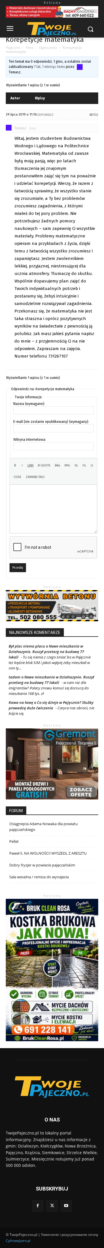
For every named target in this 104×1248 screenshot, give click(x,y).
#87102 (94, 115)
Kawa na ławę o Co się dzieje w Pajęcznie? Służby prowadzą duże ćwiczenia (51, 705)
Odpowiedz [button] (45, 115)
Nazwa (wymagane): (29, 404)
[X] (51, 1206)
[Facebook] (37, 1206)
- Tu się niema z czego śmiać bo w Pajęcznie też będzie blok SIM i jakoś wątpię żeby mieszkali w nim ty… (50, 662)
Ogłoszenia (48, 47)
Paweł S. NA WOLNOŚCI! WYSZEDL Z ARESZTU (48, 853)
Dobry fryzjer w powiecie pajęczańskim (42, 865)
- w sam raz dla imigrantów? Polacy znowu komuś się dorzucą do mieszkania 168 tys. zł (49, 688)
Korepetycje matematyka (45, 40)
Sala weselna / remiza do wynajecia (39, 876)
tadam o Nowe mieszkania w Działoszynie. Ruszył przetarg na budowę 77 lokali (51, 679)
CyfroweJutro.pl (18, 1240)
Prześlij (17, 568)
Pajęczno (13, 47)
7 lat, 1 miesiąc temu (49, 67)
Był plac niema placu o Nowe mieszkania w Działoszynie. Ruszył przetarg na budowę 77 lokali (46, 651)
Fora (29, 47)
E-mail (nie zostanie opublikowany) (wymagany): (51, 422)
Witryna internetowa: (29, 440)
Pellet (14, 841)
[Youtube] (66, 1206)
